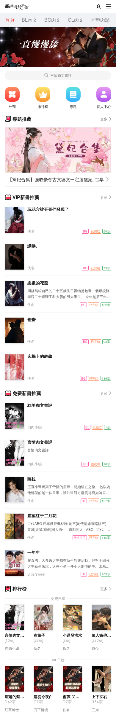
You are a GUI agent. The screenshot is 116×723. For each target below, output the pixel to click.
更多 (103, 118)
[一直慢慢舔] (58, 46)
